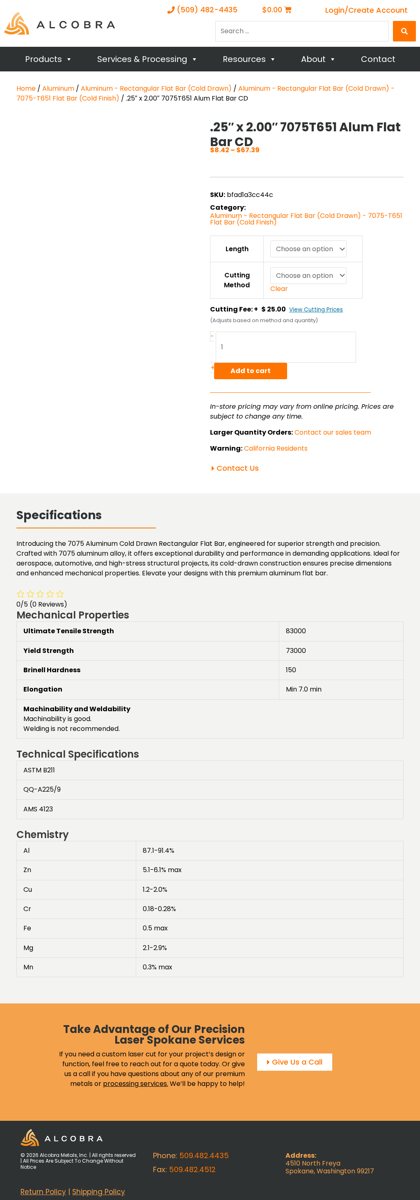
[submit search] (404, 31)
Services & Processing (142, 59)
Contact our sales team (332, 432)
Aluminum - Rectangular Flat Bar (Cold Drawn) (156, 88)
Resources (244, 59)
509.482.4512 (192, 1169)
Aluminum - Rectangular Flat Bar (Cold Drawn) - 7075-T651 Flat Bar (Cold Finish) (306, 219)
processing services (135, 1083)
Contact (378, 59)
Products (43, 59)
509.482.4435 (204, 1155)
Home (26, 88)
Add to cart (251, 371)
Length (237, 249)
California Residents (276, 448)
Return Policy (43, 1192)
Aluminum (58, 88)
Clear (279, 288)
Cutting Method (237, 280)
